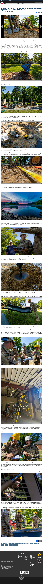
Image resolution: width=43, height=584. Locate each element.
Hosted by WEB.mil (16, 572)
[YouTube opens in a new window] (21, 553)
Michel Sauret (4, 11)
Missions (14, 2)
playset (31, 543)
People (2, 543)
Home (5, 2)
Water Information (20, 2)
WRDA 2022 (10, 543)
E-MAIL (4, 49)
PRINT (1, 49)
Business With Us (26, 2)
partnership (15, 544)
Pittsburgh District (20, 543)
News (11, 2)
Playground (27, 543)
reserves (10, 544)
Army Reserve (36, 543)
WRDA (6, 543)
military (2, 544)
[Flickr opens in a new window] (23, 553)
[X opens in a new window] (19, 553)
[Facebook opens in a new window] (18, 553)
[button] (19, 0)
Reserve (6, 544)
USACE (14, 543)
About (8, 2)
